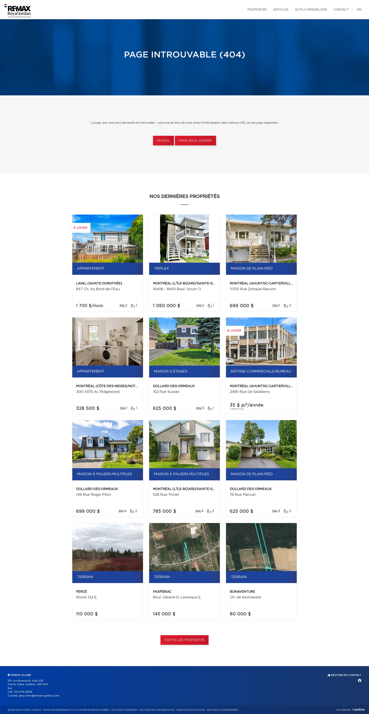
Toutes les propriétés (184, 640)
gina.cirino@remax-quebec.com (39, 696)
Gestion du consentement (222, 710)
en (359, 9)
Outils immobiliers (311, 9)
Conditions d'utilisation (190, 710)
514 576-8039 (23, 692)
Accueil (163, 140)
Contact (341, 9)
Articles (280, 9)
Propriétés (257, 9)
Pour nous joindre (195, 140)
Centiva (358, 709)
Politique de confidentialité (157, 710)
